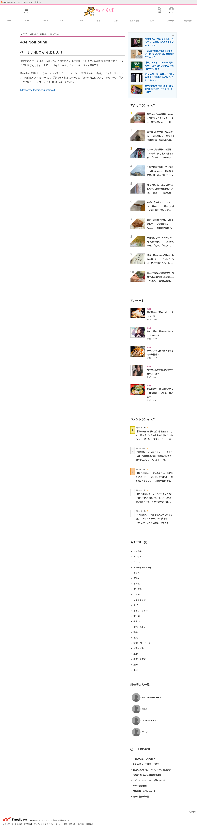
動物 (152, 20)
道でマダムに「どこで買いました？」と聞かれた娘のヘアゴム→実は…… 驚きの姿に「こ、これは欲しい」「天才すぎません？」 (160, 193)
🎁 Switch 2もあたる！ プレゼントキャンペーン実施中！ (21, 2)
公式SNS (18, 824)
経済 (136, 664)
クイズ (62, 20)
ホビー (137, 605)
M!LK (144, 709)
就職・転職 (139, 648)
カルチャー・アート (143, 567)
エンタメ (44, 20)
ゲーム (137, 584)
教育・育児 (134, 20)
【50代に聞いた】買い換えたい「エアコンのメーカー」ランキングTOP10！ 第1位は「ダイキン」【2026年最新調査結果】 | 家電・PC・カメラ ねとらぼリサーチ (154, 481)
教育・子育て (140, 659)
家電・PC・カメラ (142, 643)
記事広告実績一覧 (139, 796)
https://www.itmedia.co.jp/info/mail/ (37, 90)
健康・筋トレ (140, 627)
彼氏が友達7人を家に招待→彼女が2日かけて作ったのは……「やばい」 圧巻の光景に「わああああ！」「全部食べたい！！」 (160, 281)
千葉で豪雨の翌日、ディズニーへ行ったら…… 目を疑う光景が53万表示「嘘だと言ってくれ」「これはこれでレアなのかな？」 (160, 175)
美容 (136, 670)
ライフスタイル (141, 611)
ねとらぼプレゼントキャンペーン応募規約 (150, 769)
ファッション (140, 600)
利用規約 (192, 812)
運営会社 (72, 824)
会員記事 (188, 20)
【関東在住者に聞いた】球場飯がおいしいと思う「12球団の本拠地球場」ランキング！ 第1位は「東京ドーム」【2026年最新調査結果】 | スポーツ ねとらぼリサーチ (154, 439)
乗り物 (137, 616)
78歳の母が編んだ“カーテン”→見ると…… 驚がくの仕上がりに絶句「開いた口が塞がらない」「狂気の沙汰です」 (160, 210)
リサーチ (170, 20)
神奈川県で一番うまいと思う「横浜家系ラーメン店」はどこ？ (160, 393)
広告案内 (27, 824)
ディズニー (139, 589)
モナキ (145, 732)
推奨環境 (89, 824)
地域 (98, 20)
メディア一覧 (8, 824)
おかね (137, 562)
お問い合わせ (37, 824)
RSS (66, 824)
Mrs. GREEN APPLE (151, 697)
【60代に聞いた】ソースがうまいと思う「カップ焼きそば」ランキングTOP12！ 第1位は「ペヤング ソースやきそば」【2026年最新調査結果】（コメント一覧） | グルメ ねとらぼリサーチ (155, 502)
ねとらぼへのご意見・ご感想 (144, 764)
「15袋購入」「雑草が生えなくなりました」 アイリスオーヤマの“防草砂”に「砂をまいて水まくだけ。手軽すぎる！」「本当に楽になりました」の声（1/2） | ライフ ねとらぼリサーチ (154, 522)
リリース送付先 (138, 786)
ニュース (27, 20)
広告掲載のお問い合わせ (142, 791)
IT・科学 (137, 551)
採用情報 (81, 824)
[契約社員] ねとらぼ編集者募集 (145, 775)
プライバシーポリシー (53, 824)
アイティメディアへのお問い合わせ (147, 780)
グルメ (80, 20)
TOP (9, 20)
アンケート (137, 300)
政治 (136, 654)
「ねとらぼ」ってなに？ (142, 759)
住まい (116, 20)
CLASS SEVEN (149, 720)
